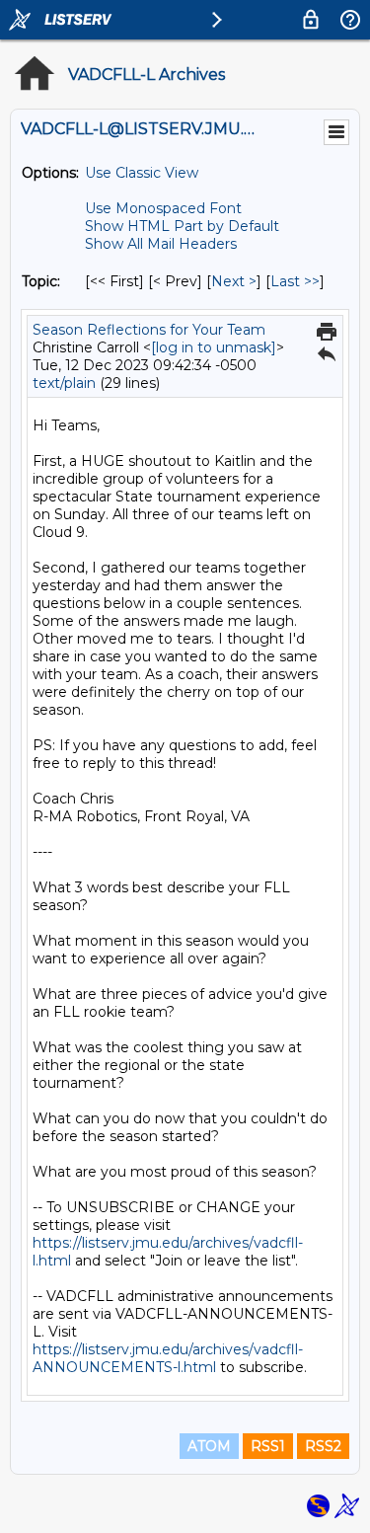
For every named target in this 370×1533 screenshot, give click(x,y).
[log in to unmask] (213, 347)
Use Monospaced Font (163, 208)
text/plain (64, 383)
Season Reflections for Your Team (149, 330)
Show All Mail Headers (161, 244)
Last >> (295, 281)
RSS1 (268, 1446)
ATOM (209, 1446)
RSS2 (323, 1446)
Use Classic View (141, 173)
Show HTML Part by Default (182, 226)
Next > (234, 281)
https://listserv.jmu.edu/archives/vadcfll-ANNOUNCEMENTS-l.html (168, 1358)
